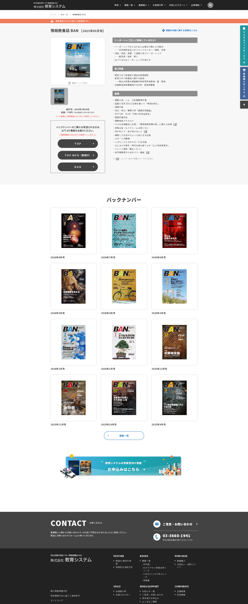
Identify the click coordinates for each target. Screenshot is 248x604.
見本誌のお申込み (150, 598)
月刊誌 (146, 564)
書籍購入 (181, 560)
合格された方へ (123, 594)
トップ (53, 14)
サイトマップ (57, 600)
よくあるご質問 (149, 601)
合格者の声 (121, 591)
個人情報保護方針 (59, 590)
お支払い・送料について (186, 566)
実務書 (146, 580)
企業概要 (181, 591)
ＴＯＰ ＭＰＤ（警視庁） (77, 155)
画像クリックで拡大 (79, 83)
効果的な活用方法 (124, 567)
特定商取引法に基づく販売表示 (65, 595)
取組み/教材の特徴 (123, 562)
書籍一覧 (124, 435)
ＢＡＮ (77, 167)
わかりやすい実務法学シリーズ (154, 569)
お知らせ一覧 (148, 591)
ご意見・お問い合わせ (177, 524)
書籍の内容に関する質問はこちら (181, 30)
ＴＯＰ (77, 143)
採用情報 (181, 594)
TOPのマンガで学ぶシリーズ (155, 575)
